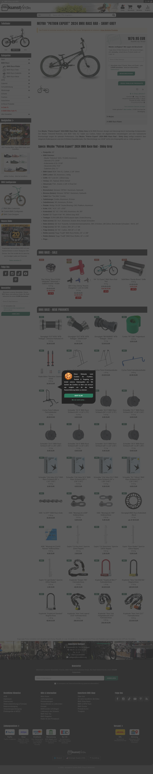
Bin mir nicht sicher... (78, 400)
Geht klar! (79, 395)
